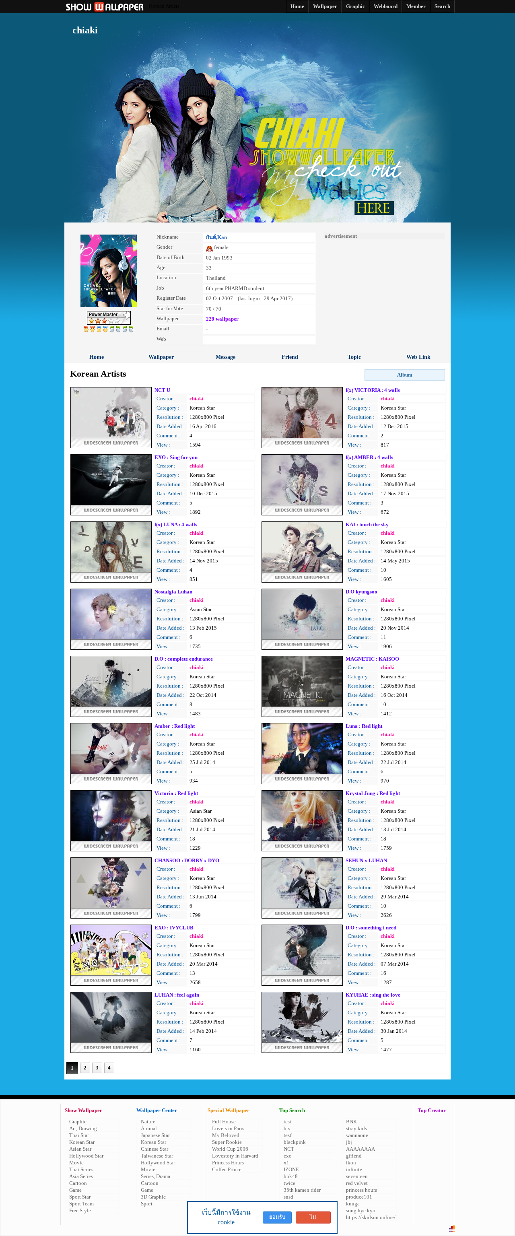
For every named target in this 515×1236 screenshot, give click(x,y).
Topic (354, 357)
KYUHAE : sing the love (373, 995)
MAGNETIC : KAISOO (372, 659)
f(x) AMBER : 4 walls (369, 457)
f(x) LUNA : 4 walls (175, 524)
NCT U (162, 390)
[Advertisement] (384, 289)
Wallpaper (161, 357)
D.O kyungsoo (361, 592)
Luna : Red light (364, 726)
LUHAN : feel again (176, 995)
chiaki (197, 399)
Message (225, 357)
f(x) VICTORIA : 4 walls (373, 390)
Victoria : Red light (176, 793)
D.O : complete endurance (183, 659)
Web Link (418, 357)
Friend (290, 357)
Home (96, 357)
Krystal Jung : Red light (373, 793)
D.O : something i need (371, 928)
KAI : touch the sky (367, 524)
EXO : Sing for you (176, 457)
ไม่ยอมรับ (313, 1219)
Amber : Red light (174, 726)
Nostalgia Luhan (173, 592)
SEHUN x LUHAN (366, 860)
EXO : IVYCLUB (174, 928)
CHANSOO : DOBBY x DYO (186, 860)
